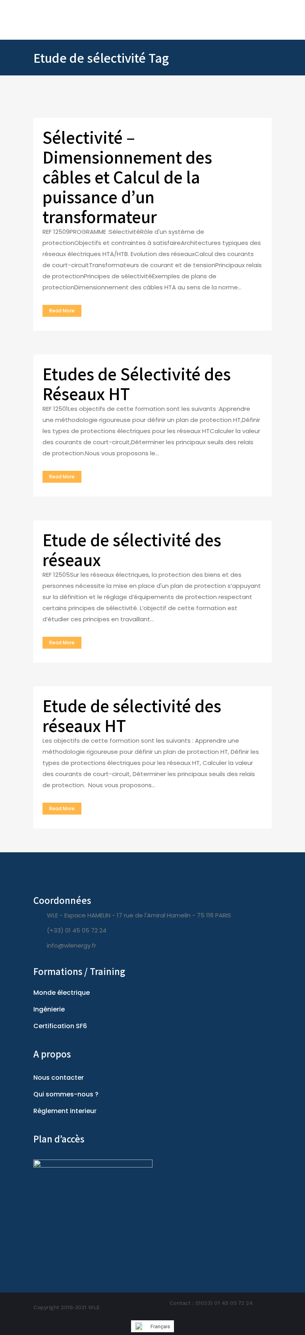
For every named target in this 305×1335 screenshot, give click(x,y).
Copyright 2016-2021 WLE (66, 1307)
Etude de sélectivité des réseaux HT (131, 715)
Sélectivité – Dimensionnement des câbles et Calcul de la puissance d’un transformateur (127, 176)
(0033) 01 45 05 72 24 (224, 1303)
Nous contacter (58, 1077)
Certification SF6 (60, 1026)
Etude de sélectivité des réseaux (131, 549)
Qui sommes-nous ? (65, 1094)
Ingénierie (49, 1009)
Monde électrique (61, 992)
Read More (62, 310)
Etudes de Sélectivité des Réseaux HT (136, 383)
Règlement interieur (65, 1110)
